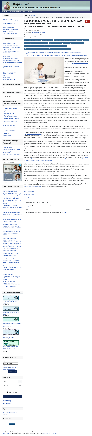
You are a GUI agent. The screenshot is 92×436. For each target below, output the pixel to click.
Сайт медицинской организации (12, 154)
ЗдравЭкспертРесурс (8, 27)
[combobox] (10, 96)
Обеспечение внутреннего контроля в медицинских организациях (72, 40)
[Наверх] (89, 433)
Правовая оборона (7, 147)
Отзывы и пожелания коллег (10, 33)
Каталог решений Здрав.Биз (30, 197)
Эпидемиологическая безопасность (80, 63)
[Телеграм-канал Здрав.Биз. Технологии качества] (12, 168)
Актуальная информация (38, 32)
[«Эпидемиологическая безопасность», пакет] (11, 332)
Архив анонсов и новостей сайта (11, 21)
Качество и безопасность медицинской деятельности (39, 40)
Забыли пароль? (7, 400)
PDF (88, 21)
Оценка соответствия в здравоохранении (60, 48)
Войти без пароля (13, 392)
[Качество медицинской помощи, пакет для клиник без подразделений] (11, 319)
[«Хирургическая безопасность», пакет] (11, 308)
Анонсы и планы (7, 19)
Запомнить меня (8, 388)
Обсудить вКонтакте (29, 194)
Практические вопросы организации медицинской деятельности (66, 43)
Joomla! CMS (6, 433)
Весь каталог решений (9, 79)
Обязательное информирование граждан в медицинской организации (11, 151)
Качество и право (7, 135)
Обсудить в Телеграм (29, 191)
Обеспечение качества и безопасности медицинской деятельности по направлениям (49, 54)
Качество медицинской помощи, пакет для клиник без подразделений (12, 325)
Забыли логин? (7, 402)
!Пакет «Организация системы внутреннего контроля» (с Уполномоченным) (11, 348)
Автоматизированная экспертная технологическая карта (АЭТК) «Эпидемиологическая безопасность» (53, 52)
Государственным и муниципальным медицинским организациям (11, 51)
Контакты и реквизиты (9, 23)
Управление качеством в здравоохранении (36, 48)
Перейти (64, 212)
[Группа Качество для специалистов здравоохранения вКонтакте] (12, 177)
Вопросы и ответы (8, 31)
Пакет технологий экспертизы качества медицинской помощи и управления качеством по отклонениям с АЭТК (56, 55)
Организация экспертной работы (12, 70)
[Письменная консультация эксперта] (11, 297)
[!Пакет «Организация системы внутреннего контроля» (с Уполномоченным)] (11, 342)
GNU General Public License (50, 433)
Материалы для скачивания (10, 29)
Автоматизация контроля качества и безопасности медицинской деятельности (45, 46)
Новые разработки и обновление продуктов (36, 43)
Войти (12, 396)
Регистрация (6, 403)
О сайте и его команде (9, 25)
